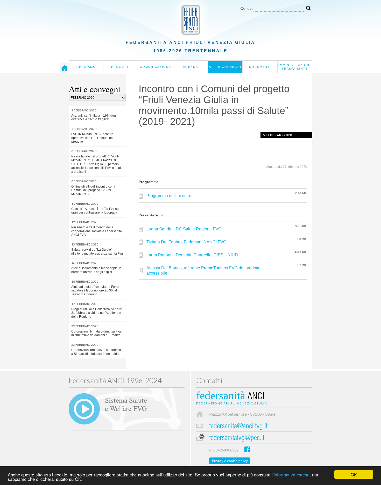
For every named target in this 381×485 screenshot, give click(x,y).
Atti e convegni (225, 66)
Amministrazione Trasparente (295, 66)
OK (354, 474)
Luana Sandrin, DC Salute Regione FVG (183, 229)
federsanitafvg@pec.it (236, 438)
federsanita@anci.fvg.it (238, 426)
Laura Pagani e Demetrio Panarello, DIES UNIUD (192, 255)
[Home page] (64, 68)
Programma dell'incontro (168, 196)
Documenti (260, 66)
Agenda (190, 66)
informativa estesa (291, 474)
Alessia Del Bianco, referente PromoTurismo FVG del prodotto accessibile (203, 271)
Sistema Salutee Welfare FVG (126, 404)
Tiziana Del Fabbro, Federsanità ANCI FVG (186, 242)
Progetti (120, 66)
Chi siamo (86, 66)
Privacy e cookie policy (230, 461)
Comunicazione (155, 66)
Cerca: (246, 8)
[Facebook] (247, 449)
